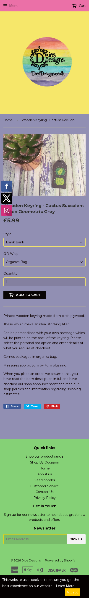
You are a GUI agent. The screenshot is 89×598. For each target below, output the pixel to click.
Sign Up (76, 539)
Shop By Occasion (44, 462)
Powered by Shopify (60, 560)
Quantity (10, 273)
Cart (82, 6)
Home (8, 120)
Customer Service (44, 486)
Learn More (65, 586)
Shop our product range (44, 456)
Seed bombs (44, 480)
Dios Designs (31, 560)
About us (44, 474)
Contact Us (44, 492)
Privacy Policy (45, 498)
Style (7, 234)
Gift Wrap (10, 254)
